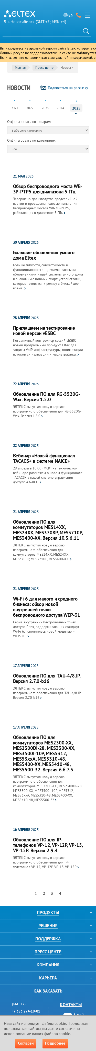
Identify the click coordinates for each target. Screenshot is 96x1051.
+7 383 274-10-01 (26, 1011)
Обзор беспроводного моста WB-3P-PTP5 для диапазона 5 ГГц (47, 189)
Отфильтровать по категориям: (31, 140)
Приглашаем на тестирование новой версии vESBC (44, 330)
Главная (20, 67)
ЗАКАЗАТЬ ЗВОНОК (78, 15)
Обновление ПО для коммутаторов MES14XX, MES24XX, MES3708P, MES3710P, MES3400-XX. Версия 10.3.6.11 (48, 530)
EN (70, 15)
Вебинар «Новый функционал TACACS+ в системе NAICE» (44, 458)
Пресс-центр (44, 67)
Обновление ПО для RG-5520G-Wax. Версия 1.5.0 (46, 396)
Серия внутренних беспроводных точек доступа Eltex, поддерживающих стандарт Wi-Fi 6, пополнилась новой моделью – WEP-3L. (46, 629)
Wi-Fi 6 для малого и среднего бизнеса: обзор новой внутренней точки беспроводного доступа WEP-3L (46, 607)
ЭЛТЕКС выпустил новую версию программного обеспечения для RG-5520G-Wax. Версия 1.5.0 (47, 411)
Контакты (71, 1004)
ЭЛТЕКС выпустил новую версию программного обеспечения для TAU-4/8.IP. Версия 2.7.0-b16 (47, 693)
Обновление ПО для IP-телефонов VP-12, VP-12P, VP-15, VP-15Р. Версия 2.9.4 (48, 845)
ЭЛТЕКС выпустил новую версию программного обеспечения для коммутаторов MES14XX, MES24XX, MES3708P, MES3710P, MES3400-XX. (41, 552)
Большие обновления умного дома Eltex (44, 255)
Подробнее (55, 1043)
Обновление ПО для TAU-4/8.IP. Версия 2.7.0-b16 (47, 678)
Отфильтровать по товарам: (29, 121)
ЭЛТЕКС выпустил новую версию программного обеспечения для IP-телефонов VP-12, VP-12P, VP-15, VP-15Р (45, 862)
